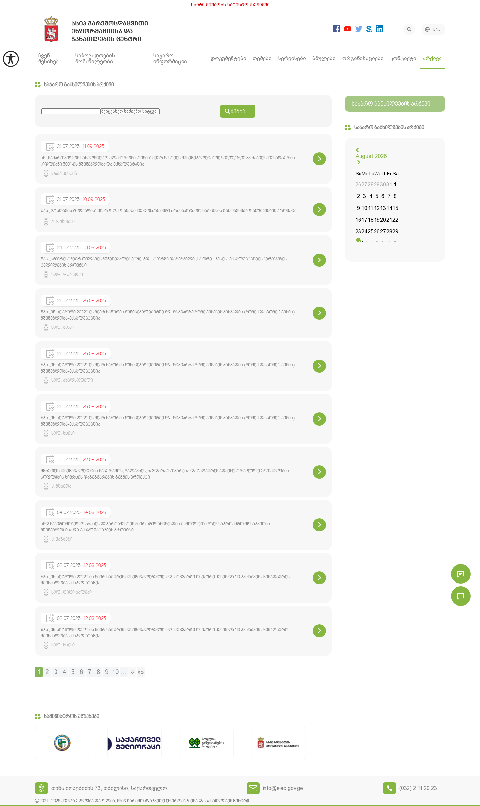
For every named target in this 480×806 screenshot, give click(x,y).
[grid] (377, 209)
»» (140, 671)
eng (437, 29)
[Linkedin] (379, 30)
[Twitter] (358, 30)
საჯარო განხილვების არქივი (79, 85)
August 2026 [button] (371, 156)
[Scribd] (369, 30)
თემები (262, 58)
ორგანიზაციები (363, 58)
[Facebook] (336, 30)
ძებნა (238, 112)
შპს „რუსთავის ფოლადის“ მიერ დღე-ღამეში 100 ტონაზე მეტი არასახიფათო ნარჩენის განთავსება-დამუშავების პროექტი (168, 211)
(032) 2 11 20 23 (418, 788)
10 (115, 671)
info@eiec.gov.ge (283, 788)
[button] (358, 150)
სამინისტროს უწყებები (71, 716)
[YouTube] (347, 29)
